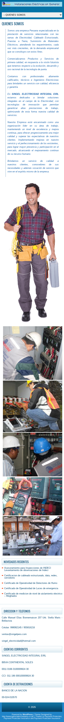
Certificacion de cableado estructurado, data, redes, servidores (30, 576)
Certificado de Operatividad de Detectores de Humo (30, 583)
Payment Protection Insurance (17, 718)
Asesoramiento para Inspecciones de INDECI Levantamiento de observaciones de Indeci (27, 569)
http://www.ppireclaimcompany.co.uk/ (18, 716)
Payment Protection (53, 716)
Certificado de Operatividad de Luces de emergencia (31, 588)
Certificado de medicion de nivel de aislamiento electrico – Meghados (33, 594)
